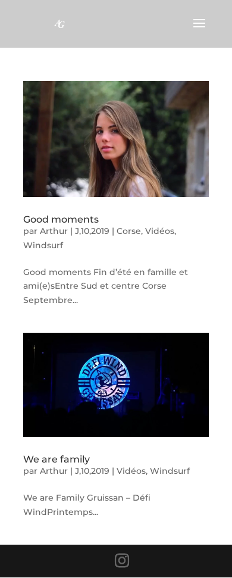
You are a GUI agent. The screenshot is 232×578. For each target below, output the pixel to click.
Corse (129, 231)
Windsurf (43, 245)
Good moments (61, 219)
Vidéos (159, 231)
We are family (56, 459)
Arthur (54, 231)
